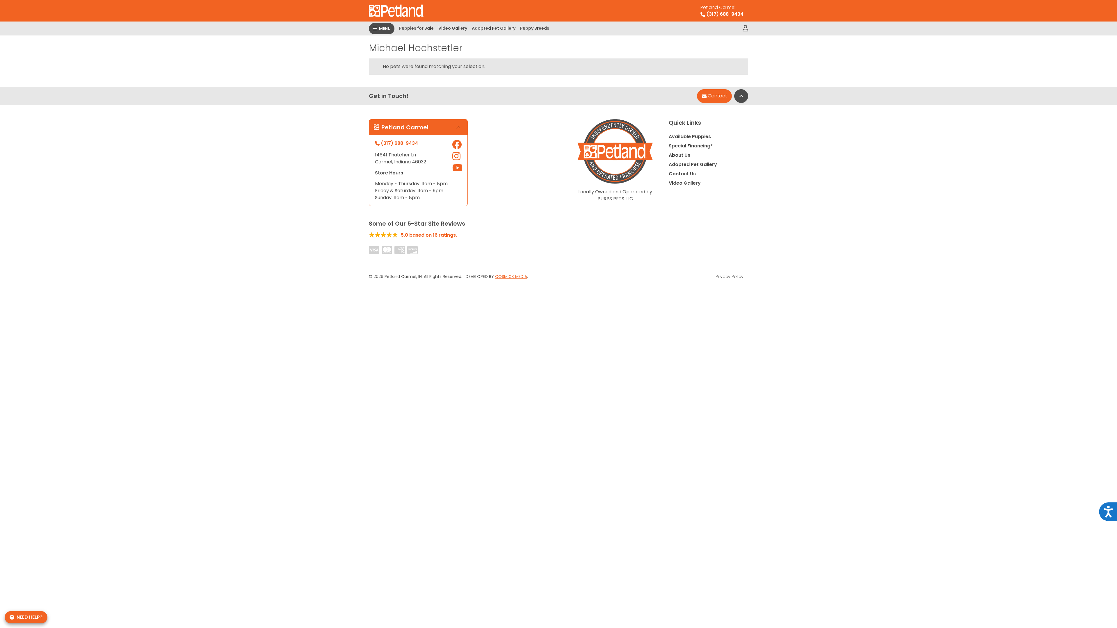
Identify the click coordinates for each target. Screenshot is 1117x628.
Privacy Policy (730, 276)
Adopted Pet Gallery (493, 28)
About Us (679, 155)
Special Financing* (691, 145)
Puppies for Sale (416, 28)
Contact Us (682, 173)
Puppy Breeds (534, 28)
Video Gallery (452, 28)
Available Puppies (690, 136)
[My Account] (745, 28)
